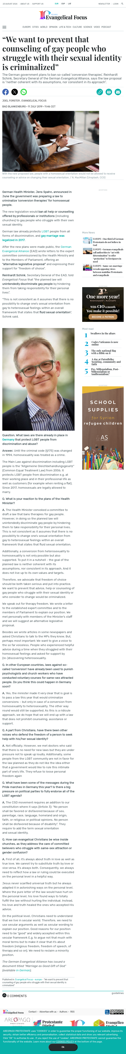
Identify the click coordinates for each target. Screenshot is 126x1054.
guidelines (118, 993)
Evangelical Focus (34, 100)
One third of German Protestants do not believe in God (108, 242)
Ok (63, 1047)
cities (35, 27)
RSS (72, 1011)
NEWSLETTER (104, 4)
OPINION (53, 27)
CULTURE (77, 27)
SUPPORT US (37, 4)
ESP (63, 4)
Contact (32, 1011)
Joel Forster (11, 100)
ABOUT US (24, 4)
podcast (106, 27)
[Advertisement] (104, 210)
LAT (69, 4)
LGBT (45, 231)
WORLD (43, 27)
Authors (63, 1011)
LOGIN (115, 4)
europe (38, 979)
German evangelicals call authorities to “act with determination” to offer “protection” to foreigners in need (108, 255)
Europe (27, 27)
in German (23, 970)
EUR (56, 4)
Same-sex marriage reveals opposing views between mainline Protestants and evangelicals (107, 270)
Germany (8, 439)
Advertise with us (47, 1011)
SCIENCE (87, 27)
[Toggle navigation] (5, 27)
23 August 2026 (10, 4)
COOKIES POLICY (65, 1041)
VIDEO (97, 27)
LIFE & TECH (65, 27)
